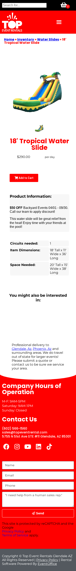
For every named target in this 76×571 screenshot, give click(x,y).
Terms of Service (15, 535)
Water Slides (48, 39)
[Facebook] (6, 446)
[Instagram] (17, 446)
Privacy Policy (13, 531)
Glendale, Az (21, 349)
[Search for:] (24, 5)
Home (9, 39)
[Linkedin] (38, 446)
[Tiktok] (49, 446)
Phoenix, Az (42, 349)
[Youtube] (28, 446)
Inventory (25, 39)
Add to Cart (25, 178)
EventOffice (47, 564)
